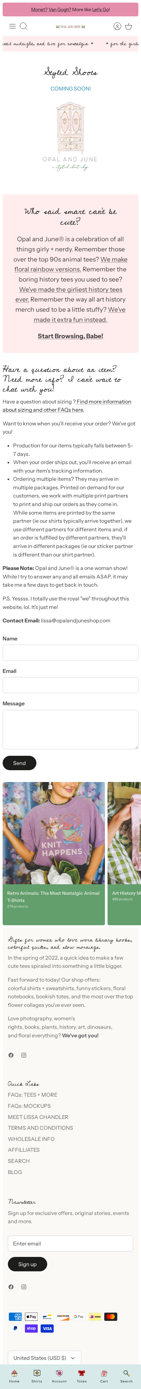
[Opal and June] (70, 26)
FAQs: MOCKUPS (29, 1106)
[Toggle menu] (12, 26)
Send (19, 763)
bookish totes (52, 996)
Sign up (27, 1264)
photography (35, 1018)
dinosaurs (99, 1027)
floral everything (37, 1035)
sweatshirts (60, 988)
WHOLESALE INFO (31, 1139)
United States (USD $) (40, 1358)
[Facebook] (11, 1055)
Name (10, 638)
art (81, 1027)
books (32, 1027)
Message (14, 703)
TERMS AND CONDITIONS (40, 1128)
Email (9, 671)
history (67, 1027)
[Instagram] (23, 1055)
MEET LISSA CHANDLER (38, 1117)
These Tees (100, 11)
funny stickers (93, 988)
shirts (34, 988)
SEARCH (19, 1161)
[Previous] (12, 9)
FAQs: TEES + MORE (32, 1094)
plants (49, 1027)
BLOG (15, 1172)
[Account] (114, 26)
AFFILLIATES (24, 1149)
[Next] (129, 9)
